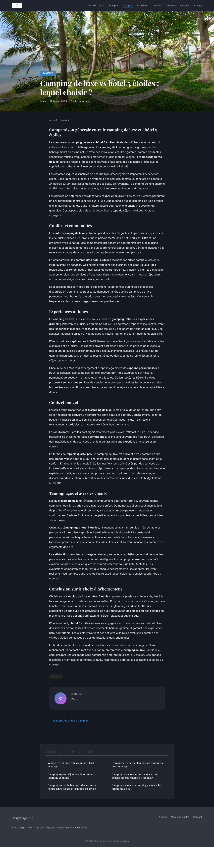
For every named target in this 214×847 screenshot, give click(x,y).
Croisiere (142, 5)
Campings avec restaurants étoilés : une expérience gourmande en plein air (135, 775)
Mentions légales (180, 816)
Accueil (92, 5)
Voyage (197, 5)
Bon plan (114, 5)
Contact (197, 816)
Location (156, 5)
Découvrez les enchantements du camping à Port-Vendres (137, 764)
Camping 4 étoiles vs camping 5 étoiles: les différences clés (137, 786)
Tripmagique (22, 817)
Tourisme (170, 5)
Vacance (184, 5)
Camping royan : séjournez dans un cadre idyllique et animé (72, 775)
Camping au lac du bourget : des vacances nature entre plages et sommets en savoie (72, 786)
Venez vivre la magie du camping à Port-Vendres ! (71, 764)
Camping (128, 5)
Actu (102, 5)
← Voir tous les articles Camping (69, 720)
